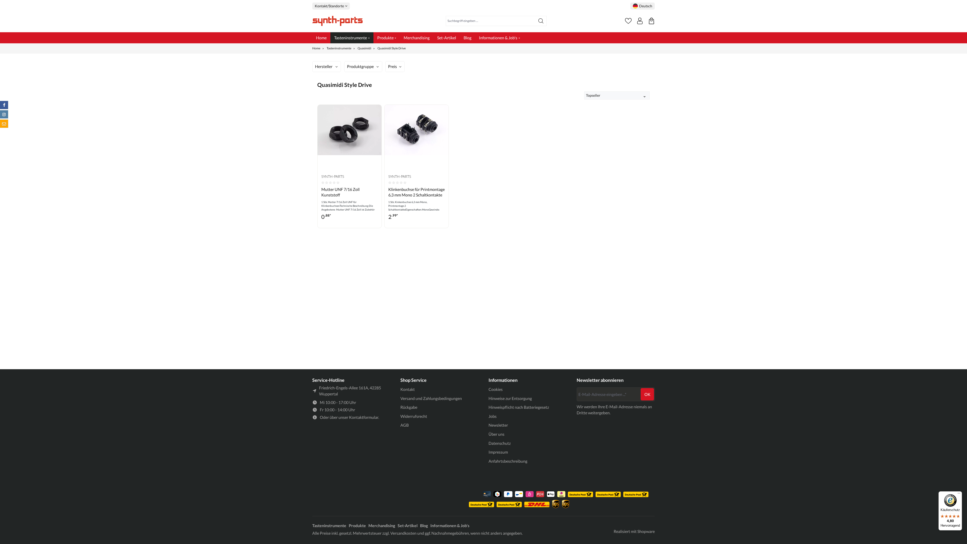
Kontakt (407, 389)
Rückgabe (408, 407)
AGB (404, 425)
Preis (392, 66)
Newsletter (498, 425)
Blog (424, 525)
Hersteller (323, 66)
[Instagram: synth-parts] (4, 114)
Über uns (496, 434)
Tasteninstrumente (329, 525)
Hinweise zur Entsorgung (510, 398)
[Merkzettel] (628, 21)
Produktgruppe (360, 66)
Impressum (498, 452)
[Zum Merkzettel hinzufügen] (376, 112)
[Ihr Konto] (640, 21)
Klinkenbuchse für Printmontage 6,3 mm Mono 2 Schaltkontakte (416, 192)
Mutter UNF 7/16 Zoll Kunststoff (340, 192)
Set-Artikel (408, 525)
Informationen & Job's (449, 525)
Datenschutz (500, 443)
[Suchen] (541, 21)
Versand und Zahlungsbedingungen (431, 398)
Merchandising (381, 525)
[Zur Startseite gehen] (337, 21)
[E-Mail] (4, 124)
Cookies (496, 389)
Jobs (493, 416)
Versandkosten (403, 533)
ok (647, 394)
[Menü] (959, 494)
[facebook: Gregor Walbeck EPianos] (4, 105)
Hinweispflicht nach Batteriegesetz (519, 407)
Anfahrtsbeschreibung (508, 461)
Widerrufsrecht (413, 416)
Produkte (357, 525)
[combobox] (491, 21)
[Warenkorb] (651, 21)
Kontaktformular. (364, 417)
